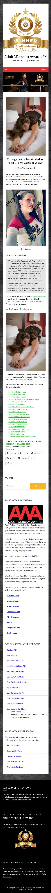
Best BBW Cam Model (17, 404)
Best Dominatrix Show (17, 432)
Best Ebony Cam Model (17, 402)
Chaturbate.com (13, 612)
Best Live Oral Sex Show (18, 422)
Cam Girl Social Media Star (17, 682)
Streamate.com (13, 595)
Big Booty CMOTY (14, 687)
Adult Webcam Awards (26, 168)
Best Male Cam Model (17, 394)
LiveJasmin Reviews (14, 756)
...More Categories (16, 712)
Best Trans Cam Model (17, 397)
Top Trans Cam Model (15, 661)
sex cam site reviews (16, 797)
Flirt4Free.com (13, 617)
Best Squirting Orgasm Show (19, 417)
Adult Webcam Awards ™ (25, 57)
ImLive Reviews (13, 745)
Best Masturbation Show (18, 419)
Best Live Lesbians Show (18, 409)
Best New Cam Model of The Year (21, 407)
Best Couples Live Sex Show (19, 414)
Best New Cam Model (15, 671)
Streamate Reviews (14, 751)
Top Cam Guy (12, 655)
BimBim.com (12, 633)
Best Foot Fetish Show (17, 427)
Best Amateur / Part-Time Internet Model (24, 399)
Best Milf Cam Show (15, 704)
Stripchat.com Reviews (16, 762)
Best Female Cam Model (17, 392)
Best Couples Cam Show (16, 709)
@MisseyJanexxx (39, 296)
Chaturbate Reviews (15, 767)
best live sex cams (12, 567)
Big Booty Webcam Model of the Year (22, 437)
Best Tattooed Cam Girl (16, 693)
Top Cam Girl (12, 650)
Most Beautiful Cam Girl (16, 666)
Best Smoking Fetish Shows (19, 429)
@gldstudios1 (39, 301)
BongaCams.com (13, 628)
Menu (43, 69)
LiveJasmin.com (13, 601)
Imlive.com (11, 622)
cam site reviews (18, 737)
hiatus (29, 556)
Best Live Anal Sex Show (18, 424)
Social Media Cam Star (17, 434)
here (32, 299)
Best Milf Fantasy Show (17, 412)
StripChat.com (13, 606)
